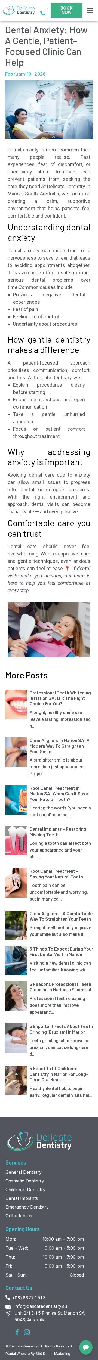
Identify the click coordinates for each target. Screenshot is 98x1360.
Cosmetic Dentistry (24, 1181)
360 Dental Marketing (53, 1354)
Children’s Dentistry (25, 1189)
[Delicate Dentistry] (21, 10)
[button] (90, 10)
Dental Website (18, 1354)
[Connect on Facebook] (17, 1332)
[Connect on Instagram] (27, 1332)
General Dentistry (23, 1172)
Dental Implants (21, 1198)
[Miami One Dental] (39, 1141)
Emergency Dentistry (27, 1207)
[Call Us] (44, 13)
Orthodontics (18, 1215)
